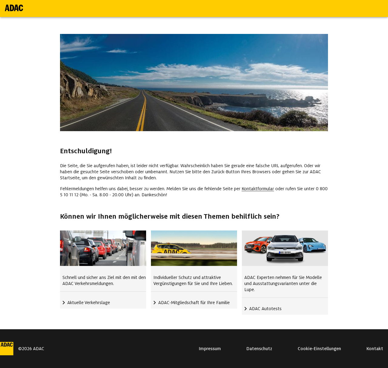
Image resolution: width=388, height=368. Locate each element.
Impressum (210, 348)
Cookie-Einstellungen (319, 348)
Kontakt (374, 348)
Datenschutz (259, 348)
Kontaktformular (258, 188)
